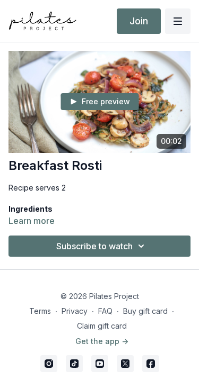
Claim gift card (102, 325)
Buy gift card (145, 310)
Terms (40, 310)
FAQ (105, 310)
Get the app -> (101, 341)
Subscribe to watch (94, 246)
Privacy (75, 310)
